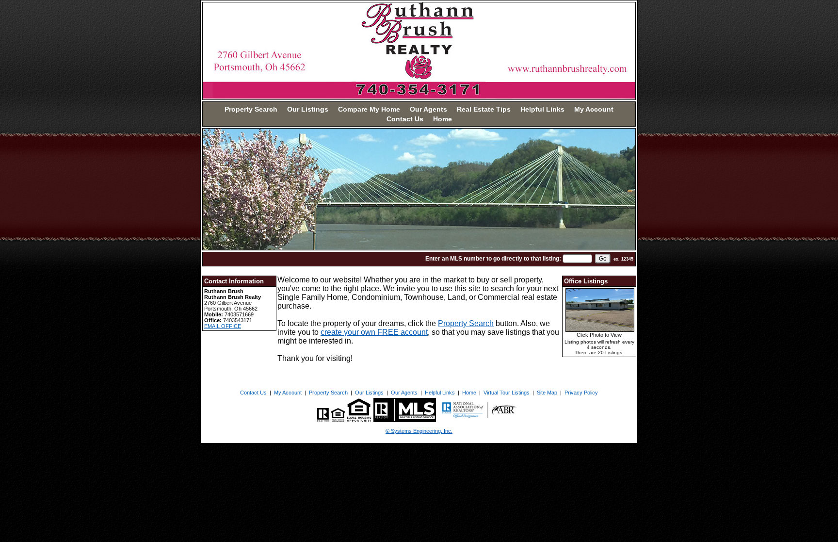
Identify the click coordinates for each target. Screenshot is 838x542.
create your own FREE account (374, 332)
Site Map (547, 392)
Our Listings (307, 109)
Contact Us (405, 119)
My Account (593, 109)
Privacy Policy (581, 392)
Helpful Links (542, 109)
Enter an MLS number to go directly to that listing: (493, 258)
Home (442, 119)
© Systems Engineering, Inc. (419, 431)
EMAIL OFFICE (222, 326)
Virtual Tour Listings (506, 392)
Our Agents (428, 109)
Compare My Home (369, 109)
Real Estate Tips (484, 109)
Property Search (251, 109)
